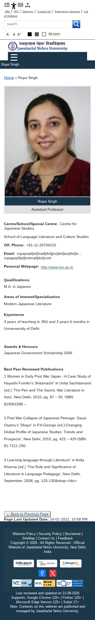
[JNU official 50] (52, 573)
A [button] (19, 34)
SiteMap (28, 538)
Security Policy (50, 534)
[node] (38, 46)
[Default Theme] (44, 34)
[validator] (22, 583)
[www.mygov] (47, 563)
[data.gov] (71, 563)
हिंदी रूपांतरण (54, 34)
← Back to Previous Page (27, 514)
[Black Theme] (30, 34)
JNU (8, 11)
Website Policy (24, 534)
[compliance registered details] (69, 583)
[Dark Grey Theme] (37, 34)
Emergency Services (67, 11)
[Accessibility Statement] (13, 6)
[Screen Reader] (20, 5)
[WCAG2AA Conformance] (44, 583)
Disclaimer (73, 534)
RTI (16, 11)
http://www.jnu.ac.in (57, 267)
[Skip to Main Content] (6, 5)
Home (9, 78)
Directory (28, 11)
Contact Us (44, 11)
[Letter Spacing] (27, 5)
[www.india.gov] (23, 563)
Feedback (65, 538)
